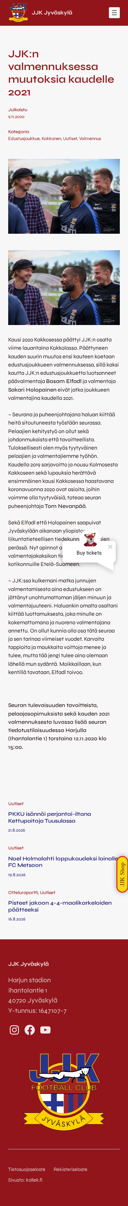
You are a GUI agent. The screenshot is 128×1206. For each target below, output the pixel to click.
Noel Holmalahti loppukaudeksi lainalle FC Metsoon (63, 861)
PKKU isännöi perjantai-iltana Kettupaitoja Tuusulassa (49, 817)
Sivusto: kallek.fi (25, 1180)
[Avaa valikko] (114, 12)
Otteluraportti (23, 892)
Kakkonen (51, 138)
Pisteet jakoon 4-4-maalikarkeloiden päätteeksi (60, 906)
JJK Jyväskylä (52, 12)
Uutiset (70, 138)
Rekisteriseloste (70, 1169)
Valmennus (90, 138)
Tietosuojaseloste (26, 1169)
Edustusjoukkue (24, 138)
